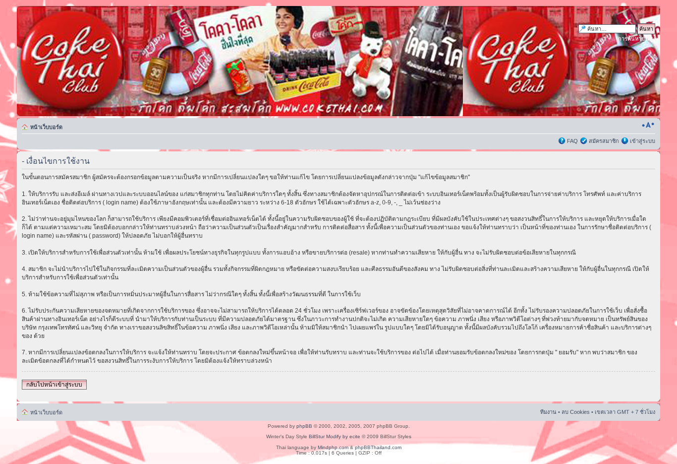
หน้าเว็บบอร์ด (46, 127)
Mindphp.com (333, 447)
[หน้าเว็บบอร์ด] (111, 61)
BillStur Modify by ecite (334, 436)
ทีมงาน (548, 412)
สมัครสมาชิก (604, 141)
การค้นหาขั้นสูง (636, 39)
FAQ (572, 141)
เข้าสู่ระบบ (642, 141)
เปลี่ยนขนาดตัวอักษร (648, 125)
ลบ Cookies (576, 412)
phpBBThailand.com (378, 447)
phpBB (304, 426)
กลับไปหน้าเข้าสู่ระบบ (54, 384)
